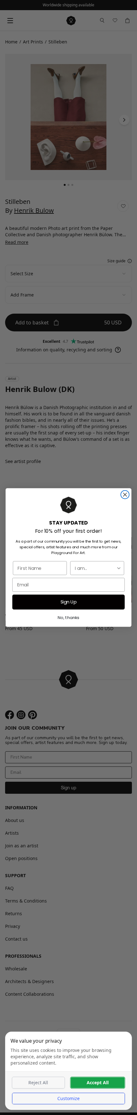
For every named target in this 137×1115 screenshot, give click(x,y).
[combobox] (95, 568)
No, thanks (68, 617)
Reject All (38, 1082)
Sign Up (69, 602)
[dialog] (68, 1071)
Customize (68, 1098)
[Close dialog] (125, 495)
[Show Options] (119, 568)
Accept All (98, 1082)
